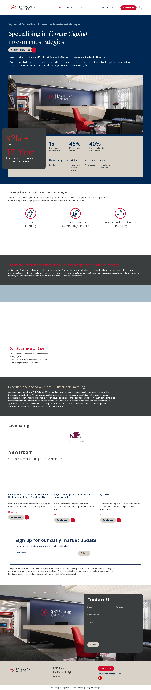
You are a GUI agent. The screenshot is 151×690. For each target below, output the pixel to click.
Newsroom (12, 511)
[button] (9, 436)
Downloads (112, 8)
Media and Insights (96, 8)
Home (62, 8)
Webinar (103, 514)
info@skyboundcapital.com (109, 673)
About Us (71, 8)
